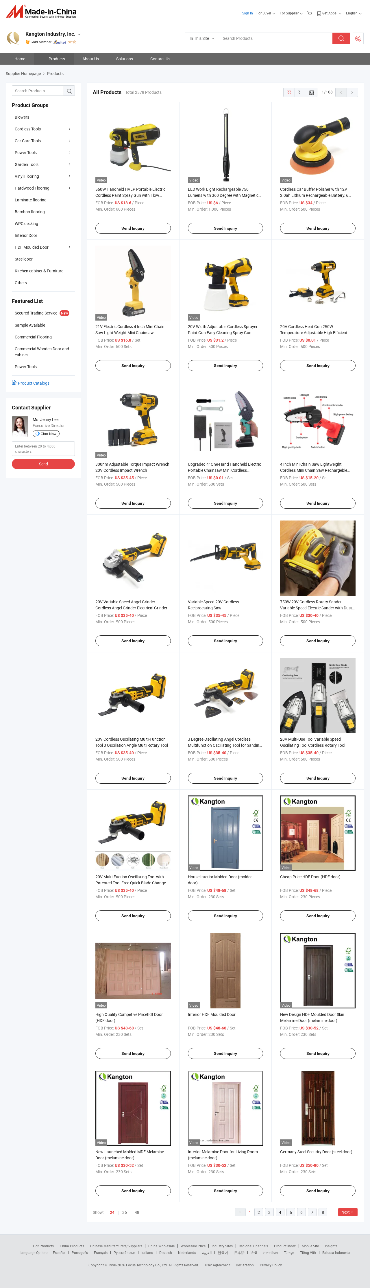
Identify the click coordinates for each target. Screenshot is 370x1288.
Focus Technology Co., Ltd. (147, 1265)
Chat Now (48, 433)
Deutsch (165, 1252)
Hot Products (43, 1246)
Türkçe (289, 1252)
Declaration (245, 1265)
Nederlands (187, 1252)
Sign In (247, 13)
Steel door (24, 259)
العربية (207, 1252)
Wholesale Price (193, 1246)
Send (43, 464)
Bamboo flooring (30, 211)
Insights (331, 1246)
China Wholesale (161, 1246)
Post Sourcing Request (358, 38)
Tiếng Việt (308, 1252)
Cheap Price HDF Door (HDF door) (310, 876)
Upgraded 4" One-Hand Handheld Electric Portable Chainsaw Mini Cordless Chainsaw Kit (224, 470)
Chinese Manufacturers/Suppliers (116, 1246)
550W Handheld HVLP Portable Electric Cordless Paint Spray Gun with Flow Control (130, 195)
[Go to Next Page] (352, 92)
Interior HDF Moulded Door (212, 1014)
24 (112, 1212)
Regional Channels (253, 1246)
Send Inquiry (133, 228)
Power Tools (26, 152)
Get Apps (329, 13)
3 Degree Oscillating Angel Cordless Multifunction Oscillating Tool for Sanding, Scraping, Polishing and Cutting (225, 745)
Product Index (285, 1246)
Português (80, 1252)
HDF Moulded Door (32, 247)
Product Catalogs (33, 383)
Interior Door (26, 235)
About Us (90, 58)
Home (19, 58)
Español (59, 1252)
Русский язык (124, 1252)
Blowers (22, 117)
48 (137, 1212)
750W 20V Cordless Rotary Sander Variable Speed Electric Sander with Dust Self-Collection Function (316, 608)
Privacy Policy (271, 1265)
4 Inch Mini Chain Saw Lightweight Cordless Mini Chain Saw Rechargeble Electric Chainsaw (313, 470)
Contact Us (160, 58)
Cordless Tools (28, 129)
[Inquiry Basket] (310, 13)
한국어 (223, 1252)
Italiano (147, 1252)
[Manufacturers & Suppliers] (43, 11)
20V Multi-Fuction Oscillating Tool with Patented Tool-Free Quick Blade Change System (130, 883)
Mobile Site (310, 1246)
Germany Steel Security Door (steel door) (316, 1151)
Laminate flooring (31, 200)
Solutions (124, 58)
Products (57, 58)
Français (101, 1252)
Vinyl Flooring (27, 176)
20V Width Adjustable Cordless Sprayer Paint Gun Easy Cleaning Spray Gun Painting (223, 332)
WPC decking (26, 223)
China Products (72, 1246)
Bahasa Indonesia (336, 1252)
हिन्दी (254, 1252)
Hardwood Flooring (32, 188)
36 (124, 1212)
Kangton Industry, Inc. (50, 34)
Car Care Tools (28, 140)
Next (345, 1212)
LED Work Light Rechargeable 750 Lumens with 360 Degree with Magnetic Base (223, 195)
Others (21, 282)
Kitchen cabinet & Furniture (39, 271)
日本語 (239, 1252)
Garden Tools (26, 164)
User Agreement (217, 1265)
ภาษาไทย (270, 1252)
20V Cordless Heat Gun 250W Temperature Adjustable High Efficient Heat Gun (313, 332)
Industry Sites (222, 1246)
